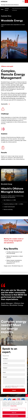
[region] (14, 409)
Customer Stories (7, 9)
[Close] (25, 402)
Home (2, 9)
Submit (14, 390)
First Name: (5, 358)
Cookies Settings (14, 409)
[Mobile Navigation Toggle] (26, 1)
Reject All (14, 412)
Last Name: (5, 363)
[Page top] (26, 395)
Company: (5, 367)
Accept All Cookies (14, 415)
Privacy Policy (14, 387)
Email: (4, 372)
